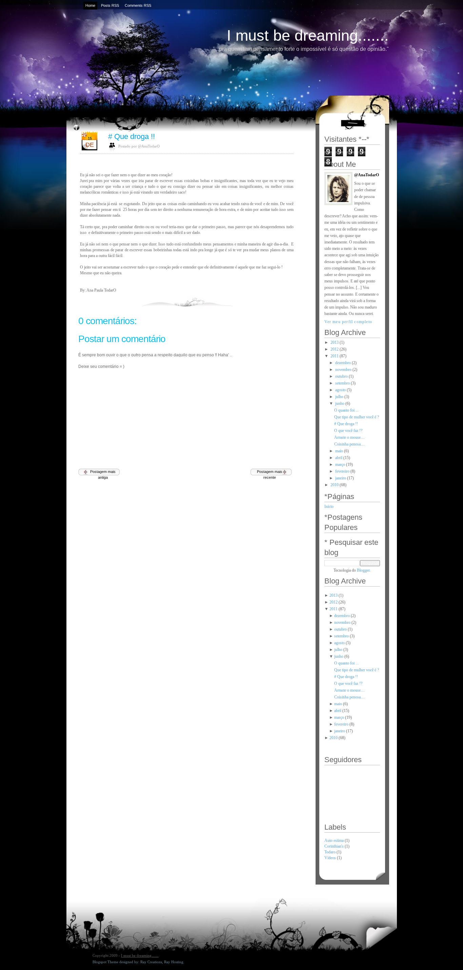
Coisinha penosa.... (349, 444)
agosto (340, 390)
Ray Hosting (173, 962)
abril (338, 457)
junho (339, 403)
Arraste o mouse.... (349, 437)
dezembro (343, 362)
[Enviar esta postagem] (293, 300)
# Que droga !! (131, 136)
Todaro (330, 852)
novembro (343, 369)
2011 (334, 356)
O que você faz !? (348, 430)
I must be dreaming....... (308, 35)
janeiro (340, 478)
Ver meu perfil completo (348, 321)
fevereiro (342, 471)
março (340, 464)
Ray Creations (151, 962)
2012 (334, 349)
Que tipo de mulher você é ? (356, 417)
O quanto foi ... (346, 410)
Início (329, 506)
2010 (334, 484)
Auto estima (334, 840)
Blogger (363, 570)
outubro (341, 376)
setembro (342, 383)
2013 (334, 342)
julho (339, 396)
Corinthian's (334, 846)
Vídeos (330, 857)
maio (339, 451)
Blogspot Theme (105, 962)
